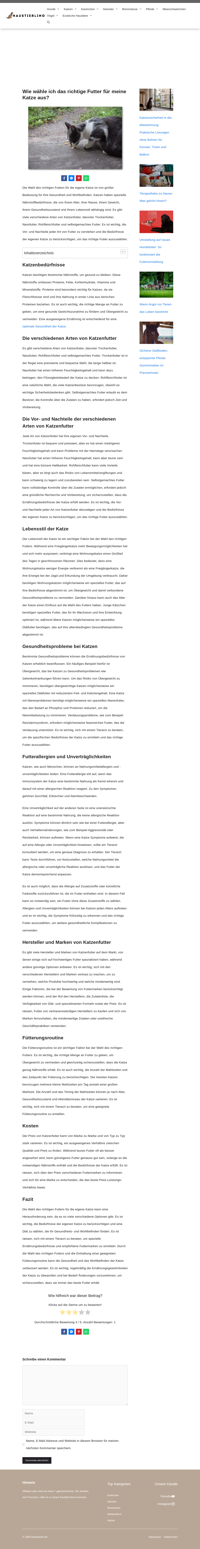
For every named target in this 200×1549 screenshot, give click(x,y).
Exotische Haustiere (75, 15)
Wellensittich (114, 1514)
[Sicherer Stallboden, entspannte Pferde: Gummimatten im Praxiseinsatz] (156, 340)
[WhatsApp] (86, 178)
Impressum (155, 1537)
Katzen (68, 9)
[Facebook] (64, 178)
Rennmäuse (130, 9)
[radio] (62, 1314)
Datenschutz (171, 1537)
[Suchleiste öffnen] (48, 22)
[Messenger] (71, 178)
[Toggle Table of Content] (121, 251)
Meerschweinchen (174, 9)
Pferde (150, 9)
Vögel (50, 15)
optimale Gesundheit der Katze (44, 326)
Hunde (51, 9)
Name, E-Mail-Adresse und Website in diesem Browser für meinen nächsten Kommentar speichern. (72, 1444)
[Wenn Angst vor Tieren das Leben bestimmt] (156, 294)
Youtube (166, 1496)
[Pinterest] (79, 178)
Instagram (165, 1503)
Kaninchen (88, 9)
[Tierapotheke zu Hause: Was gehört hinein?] (156, 183)
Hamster (108, 9)
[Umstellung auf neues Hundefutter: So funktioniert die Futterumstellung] (156, 229)
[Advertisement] (100, 50)
